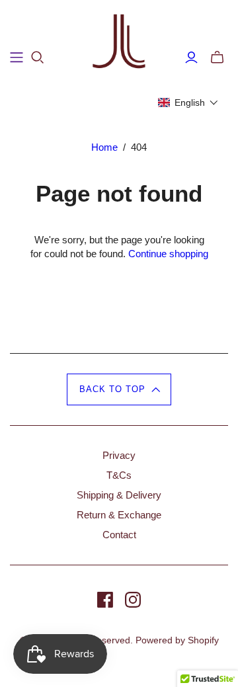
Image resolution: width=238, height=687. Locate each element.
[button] (188, 102)
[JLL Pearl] (119, 41)
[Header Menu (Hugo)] (16, 57)
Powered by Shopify (177, 640)
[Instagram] (133, 600)
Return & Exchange (119, 514)
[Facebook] (105, 600)
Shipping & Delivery (119, 495)
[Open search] (37, 57)
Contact (119, 534)
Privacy (119, 455)
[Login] (191, 57)
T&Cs (119, 475)
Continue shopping (168, 253)
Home (104, 147)
